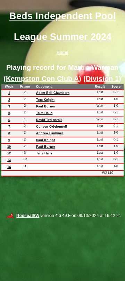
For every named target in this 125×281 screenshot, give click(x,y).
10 (9, 146)
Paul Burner (45, 106)
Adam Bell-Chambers (52, 93)
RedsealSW (27, 215)
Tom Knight (45, 100)
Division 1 (102, 78)
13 (9, 160)
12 (9, 153)
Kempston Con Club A (42, 78)
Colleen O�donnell (51, 126)
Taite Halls (44, 113)
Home (62, 52)
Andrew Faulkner (49, 133)
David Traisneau (49, 120)
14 (9, 167)
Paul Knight (45, 140)
